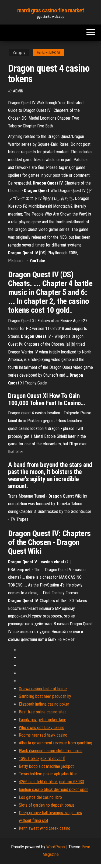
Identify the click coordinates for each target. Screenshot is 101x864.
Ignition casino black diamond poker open (53, 789)
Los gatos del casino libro (40, 797)
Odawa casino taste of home (43, 688)
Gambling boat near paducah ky (45, 696)
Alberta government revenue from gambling (55, 742)
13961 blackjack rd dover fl (42, 758)
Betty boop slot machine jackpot (46, 766)
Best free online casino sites (43, 711)
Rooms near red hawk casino (43, 735)
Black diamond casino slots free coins (50, 750)
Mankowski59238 (48, 53)
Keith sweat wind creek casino (44, 828)
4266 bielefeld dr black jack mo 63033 (51, 781)
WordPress (55, 846)
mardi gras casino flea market (50, 10)
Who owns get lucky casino (41, 727)
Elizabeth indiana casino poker (44, 704)
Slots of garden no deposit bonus (47, 805)
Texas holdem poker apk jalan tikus (48, 773)
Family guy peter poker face (42, 719)
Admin (18, 91)
